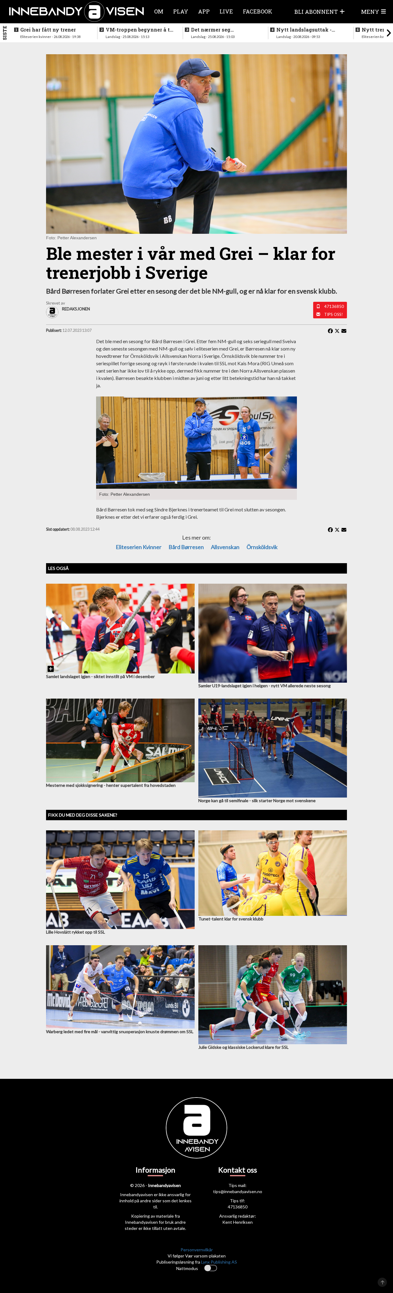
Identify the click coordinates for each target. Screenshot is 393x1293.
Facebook (257, 11)
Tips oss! (333, 314)
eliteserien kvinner (138, 547)
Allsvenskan (225, 547)
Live (226, 11)
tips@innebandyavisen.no (237, 1191)
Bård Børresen (186, 547)
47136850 (334, 306)
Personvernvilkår (197, 1249)
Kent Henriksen (237, 1222)
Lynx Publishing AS (219, 1262)
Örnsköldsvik (262, 547)
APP (204, 11)
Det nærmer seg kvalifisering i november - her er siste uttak (224, 30)
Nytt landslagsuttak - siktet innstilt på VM (304, 30)
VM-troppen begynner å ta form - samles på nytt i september (139, 30)
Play (180, 11)
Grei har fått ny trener (48, 30)
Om (158, 11)
